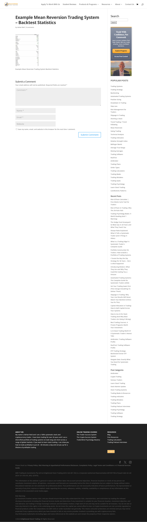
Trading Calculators (118, 171)
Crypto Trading (116, 377)
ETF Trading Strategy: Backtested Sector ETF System (118, 353)
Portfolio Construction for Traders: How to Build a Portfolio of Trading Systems (121, 252)
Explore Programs (121, 51)
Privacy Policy (33, 465)
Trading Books (116, 174)
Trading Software (117, 154)
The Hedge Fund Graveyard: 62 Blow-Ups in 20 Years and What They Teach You (121, 224)
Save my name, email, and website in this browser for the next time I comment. (46, 129)
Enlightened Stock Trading (30, 519)
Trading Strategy (117, 90)
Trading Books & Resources (120, 393)
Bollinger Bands (116, 144)
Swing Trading (116, 131)
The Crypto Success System (86, 437)
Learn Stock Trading (118, 187)
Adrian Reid (21, 27)
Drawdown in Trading (118, 103)
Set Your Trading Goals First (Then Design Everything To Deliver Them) (121, 288)
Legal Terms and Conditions (103, 465)
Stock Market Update (118, 386)
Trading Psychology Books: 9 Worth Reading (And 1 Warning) (121, 216)
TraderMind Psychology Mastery (88, 440)
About (117, 4)
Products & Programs (88, 4)
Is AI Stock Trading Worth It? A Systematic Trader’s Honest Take (121, 333)
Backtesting (115, 93)
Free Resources (112, 437)
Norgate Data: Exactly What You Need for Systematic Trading (120, 362)
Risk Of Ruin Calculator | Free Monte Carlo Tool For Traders (120, 202)
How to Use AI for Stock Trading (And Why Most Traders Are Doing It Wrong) (121, 316)
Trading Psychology (118, 184)
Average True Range (118, 148)
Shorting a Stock (116, 119)
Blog (109, 435)
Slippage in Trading (118, 115)
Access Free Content (121, 56)
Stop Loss (114, 106)
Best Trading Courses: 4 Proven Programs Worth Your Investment (119, 325)
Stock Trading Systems (119, 390)
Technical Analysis (117, 134)
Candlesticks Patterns (118, 191)
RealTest (114, 158)
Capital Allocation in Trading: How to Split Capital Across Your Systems (121, 308)
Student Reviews (69, 4)
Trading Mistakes (117, 177)
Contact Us (129, 4)
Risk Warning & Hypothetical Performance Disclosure (58, 465)
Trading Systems (117, 86)
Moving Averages (117, 151)
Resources (106, 4)
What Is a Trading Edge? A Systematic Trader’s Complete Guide (120, 244)
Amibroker (114, 161)
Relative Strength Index (119, 141)
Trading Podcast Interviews (120, 406)
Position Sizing (116, 99)
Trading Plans (116, 164)
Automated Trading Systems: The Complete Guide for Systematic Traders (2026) (121, 280)
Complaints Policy (85, 465)
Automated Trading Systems (121, 96)
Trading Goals (116, 181)
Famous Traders (116, 380)
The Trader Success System (86, 435)
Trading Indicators (117, 138)
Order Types (115, 167)
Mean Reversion (116, 128)
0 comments (30, 27)
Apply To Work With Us (50, 4)
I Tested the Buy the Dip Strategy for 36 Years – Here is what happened (121, 261)
